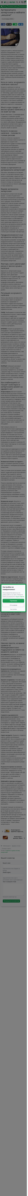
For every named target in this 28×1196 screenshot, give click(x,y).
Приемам (13, 601)
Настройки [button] (13, 609)
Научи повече (19, 596)
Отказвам (13, 605)
